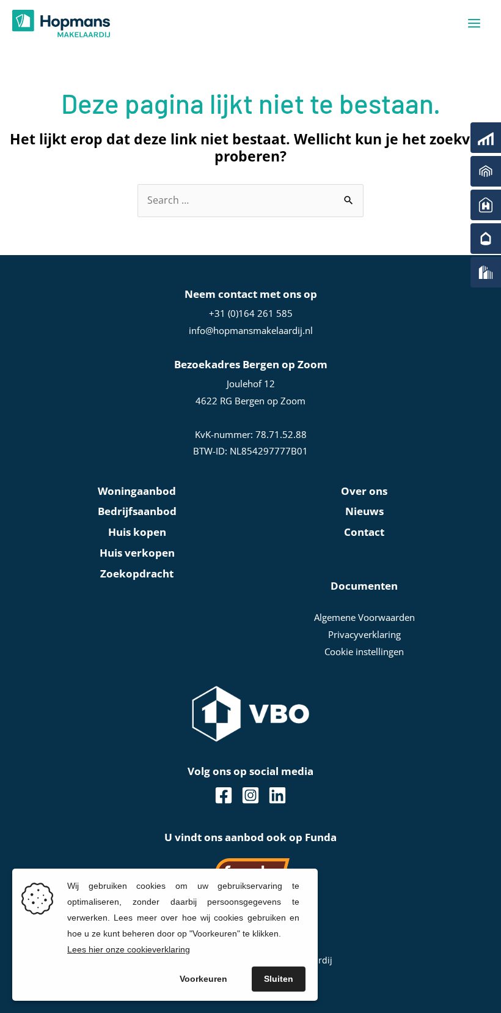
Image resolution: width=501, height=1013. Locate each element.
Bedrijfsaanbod (137, 511)
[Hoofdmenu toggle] (474, 23)
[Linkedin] (277, 795)
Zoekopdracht (137, 573)
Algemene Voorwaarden (364, 617)
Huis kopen (137, 532)
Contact (364, 532)
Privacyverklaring (364, 634)
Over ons (364, 491)
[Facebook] (223, 795)
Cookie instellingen (364, 651)
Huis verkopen (137, 553)
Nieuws (364, 511)
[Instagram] (250, 795)
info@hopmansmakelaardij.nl (251, 330)
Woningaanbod (137, 491)
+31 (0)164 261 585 (251, 313)
